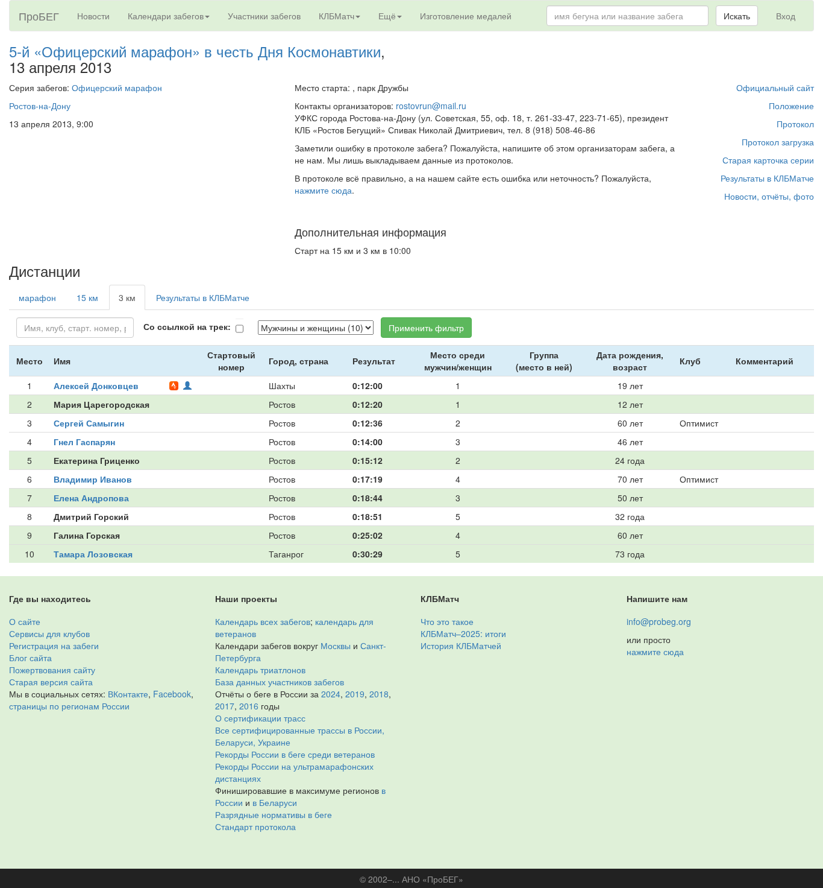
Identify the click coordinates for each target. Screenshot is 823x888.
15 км (87, 297)
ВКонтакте (128, 694)
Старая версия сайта (51, 682)
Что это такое (447, 621)
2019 (355, 694)
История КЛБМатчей (461, 645)
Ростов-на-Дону (39, 106)
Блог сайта (30, 658)
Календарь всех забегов (262, 621)
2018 (379, 694)
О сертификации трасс (260, 718)
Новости (93, 16)
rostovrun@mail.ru (431, 106)
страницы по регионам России (69, 706)
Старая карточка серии (768, 160)
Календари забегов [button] (166, 16)
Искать (737, 16)
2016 (248, 706)
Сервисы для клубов (49, 633)
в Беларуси (274, 802)
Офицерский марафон (117, 87)
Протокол (795, 124)
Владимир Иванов (93, 479)
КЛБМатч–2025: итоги (463, 633)
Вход (785, 16)
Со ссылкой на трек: (187, 326)
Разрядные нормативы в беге (273, 814)
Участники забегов (264, 16)
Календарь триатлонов (260, 670)
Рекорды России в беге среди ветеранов (295, 754)
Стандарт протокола (255, 826)
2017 (224, 706)
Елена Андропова (91, 498)
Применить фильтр (426, 328)
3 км (127, 297)
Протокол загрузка (778, 142)
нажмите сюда (323, 190)
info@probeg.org (659, 621)
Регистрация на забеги (54, 645)
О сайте (24, 621)
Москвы (336, 645)
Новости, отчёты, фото (769, 196)
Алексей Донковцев (96, 385)
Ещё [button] (387, 16)
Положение (791, 106)
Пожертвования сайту (52, 670)
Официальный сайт (775, 87)
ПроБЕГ (39, 16)
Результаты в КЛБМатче (767, 178)
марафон (37, 297)
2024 (330, 694)
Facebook (172, 694)
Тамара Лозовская (93, 554)
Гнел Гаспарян (84, 442)
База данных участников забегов (279, 682)
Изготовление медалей (466, 16)
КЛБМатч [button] (336, 16)
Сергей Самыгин (89, 423)
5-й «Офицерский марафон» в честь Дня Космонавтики (195, 51)
